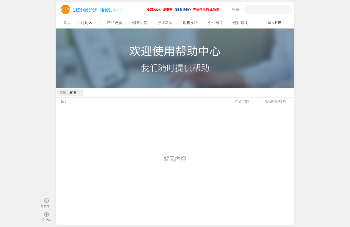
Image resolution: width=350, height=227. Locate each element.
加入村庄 (274, 22)
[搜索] (248, 9)
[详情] (289, 22)
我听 (226, 9)
